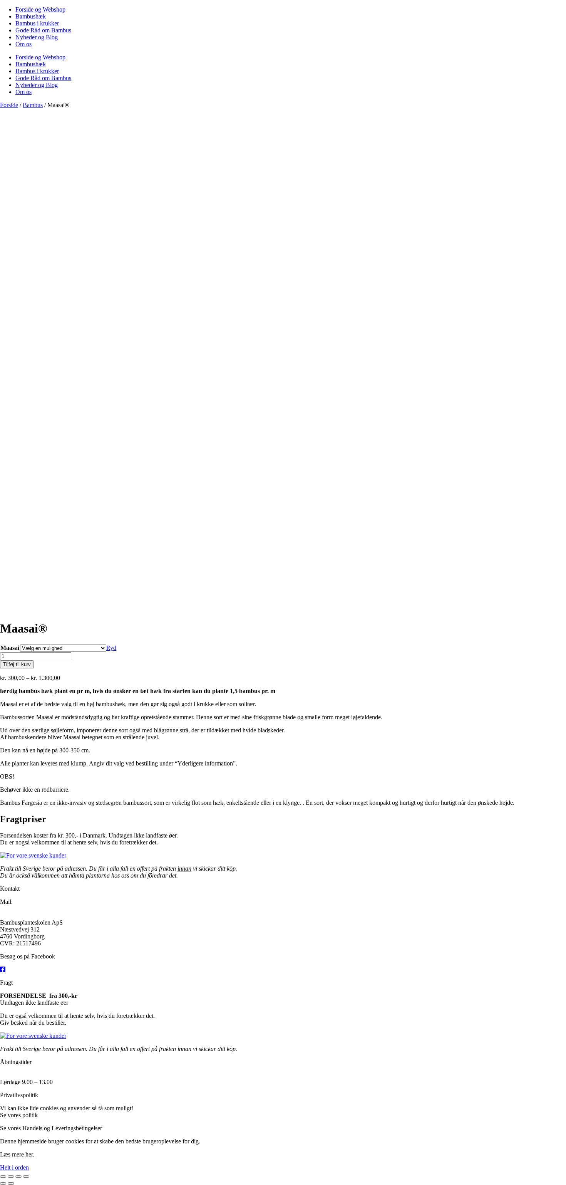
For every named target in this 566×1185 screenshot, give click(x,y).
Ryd (111, 648)
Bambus (33, 105)
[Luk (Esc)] (26, 1176)
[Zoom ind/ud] (3, 1176)
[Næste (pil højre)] (11, 1183)
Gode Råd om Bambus (43, 30)
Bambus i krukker (37, 23)
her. (43, 1115)
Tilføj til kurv (17, 664)
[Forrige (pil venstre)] (3, 1183)
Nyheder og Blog (36, 37)
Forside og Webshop (40, 9)
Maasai (9, 648)
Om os (23, 44)
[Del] (18, 1176)
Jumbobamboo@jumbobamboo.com (47, 908)
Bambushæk (30, 16)
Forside (9, 105)
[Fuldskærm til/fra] (11, 1176)
